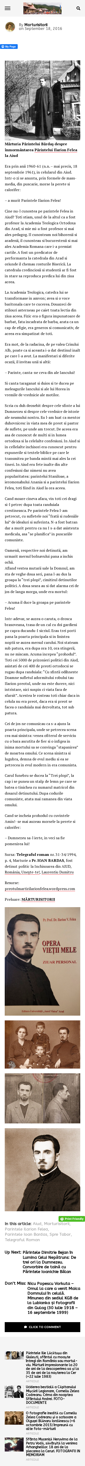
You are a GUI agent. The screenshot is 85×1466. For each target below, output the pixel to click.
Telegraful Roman (22, 1240)
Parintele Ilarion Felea (26, 1229)
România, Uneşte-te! (22, 872)
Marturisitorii (35, 25)
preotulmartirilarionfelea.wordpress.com (40, 888)
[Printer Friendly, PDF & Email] (72, 1219)
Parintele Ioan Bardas (26, 1234)
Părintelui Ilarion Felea (55, 149)
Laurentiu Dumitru (58, 872)
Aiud (37, 1224)
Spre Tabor (60, 1234)
